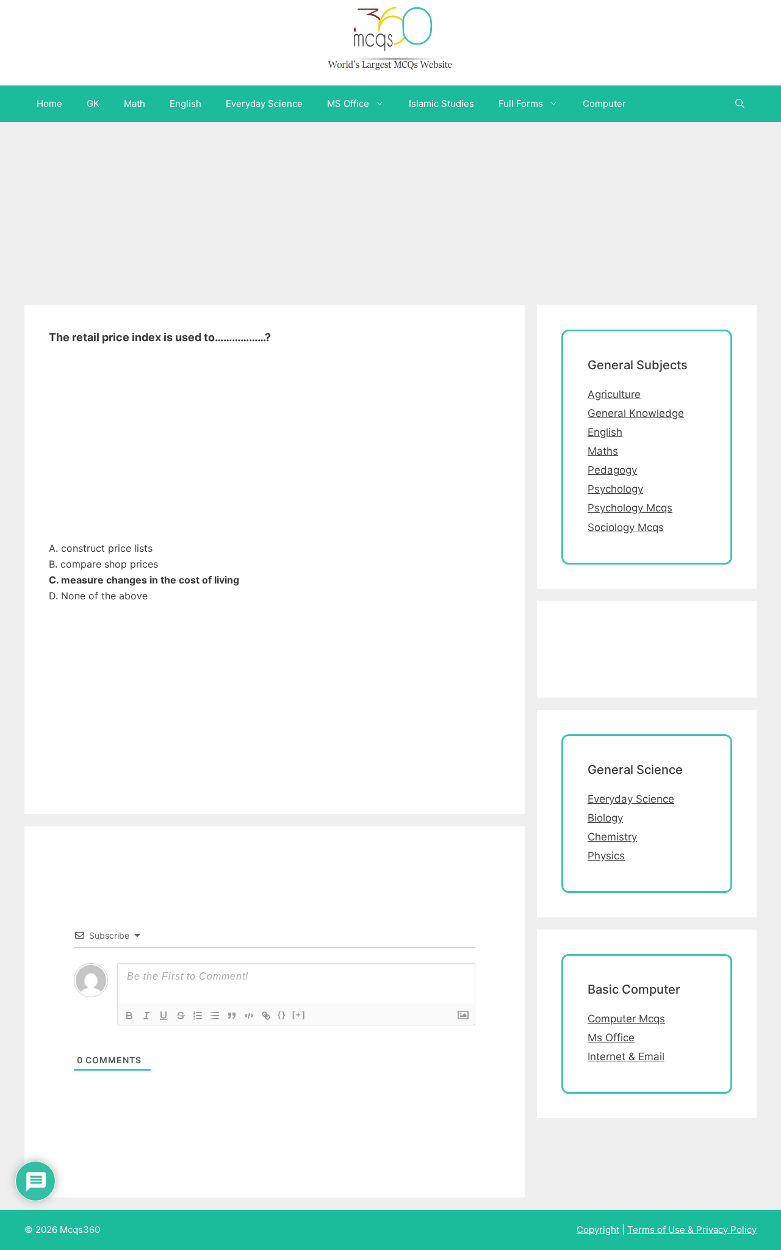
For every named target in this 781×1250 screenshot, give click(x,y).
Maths (603, 451)
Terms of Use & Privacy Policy (692, 1229)
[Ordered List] (197, 1015)
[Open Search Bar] (740, 103)
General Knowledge (636, 413)
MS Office (348, 103)
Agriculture (614, 394)
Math (134, 103)
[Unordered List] (214, 1015)
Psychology (615, 489)
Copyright (598, 1229)
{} (282, 1014)
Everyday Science (264, 103)
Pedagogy (612, 470)
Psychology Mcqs (630, 508)
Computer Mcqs (626, 1019)
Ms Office (611, 1037)
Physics (606, 856)
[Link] (266, 1015)
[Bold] (129, 1015)
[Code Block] (248, 1015)
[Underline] (163, 1015)
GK (93, 103)
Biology (605, 818)
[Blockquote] (231, 1015)
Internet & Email (626, 1056)
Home (49, 103)
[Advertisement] (366, 207)
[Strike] (180, 1015)
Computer (604, 103)
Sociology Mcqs (626, 527)
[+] (299, 1014)
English (185, 103)
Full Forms (520, 103)
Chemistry (612, 837)
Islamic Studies (441, 103)
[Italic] (146, 1015)
